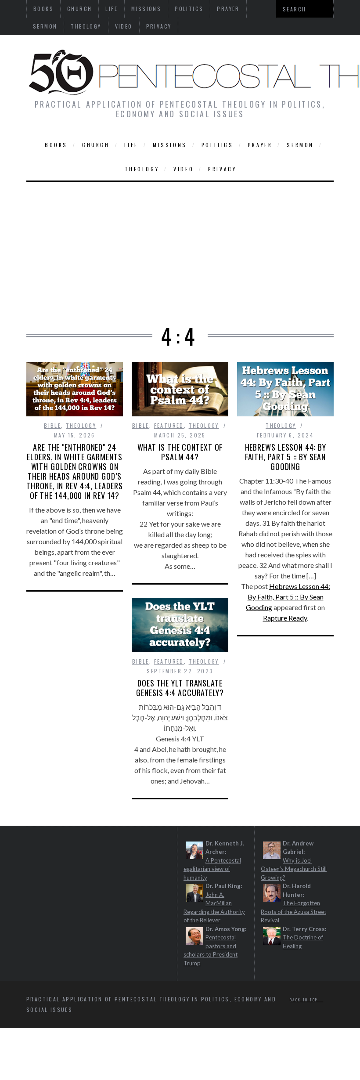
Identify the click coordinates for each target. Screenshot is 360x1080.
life (131, 144)
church (96, 144)
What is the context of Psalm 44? (180, 451)
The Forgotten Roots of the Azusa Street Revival (293, 911)
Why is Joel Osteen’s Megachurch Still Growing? (294, 869)
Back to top (305, 999)
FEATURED (169, 425)
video (124, 26)
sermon (45, 26)
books (56, 144)
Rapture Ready (285, 618)
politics (218, 144)
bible (52, 425)
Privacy (159, 26)
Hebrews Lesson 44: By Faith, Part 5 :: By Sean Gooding (285, 456)
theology (86, 26)
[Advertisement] (180, 247)
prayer (260, 144)
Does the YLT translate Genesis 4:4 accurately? (180, 687)
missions (170, 144)
